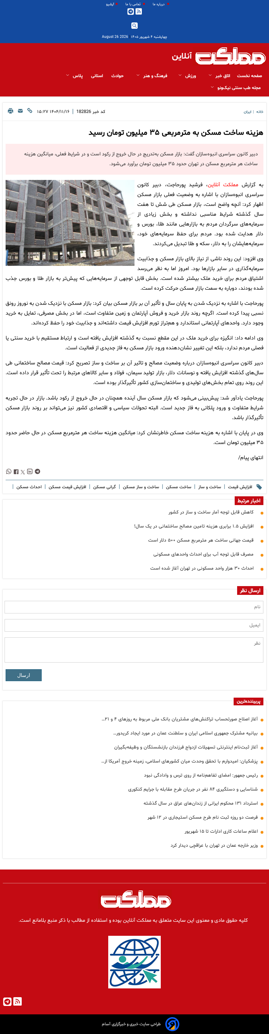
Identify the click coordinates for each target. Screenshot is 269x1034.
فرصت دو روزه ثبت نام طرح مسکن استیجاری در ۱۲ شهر (202, 817)
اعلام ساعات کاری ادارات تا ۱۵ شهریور (221, 831)
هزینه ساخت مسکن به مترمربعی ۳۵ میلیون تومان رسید (176, 133)
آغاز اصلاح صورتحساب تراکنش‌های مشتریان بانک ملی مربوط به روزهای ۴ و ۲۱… (180, 719)
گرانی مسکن (104, 487)
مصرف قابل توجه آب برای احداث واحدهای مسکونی (203, 554)
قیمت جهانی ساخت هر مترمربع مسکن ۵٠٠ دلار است (201, 540)
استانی (97, 76)
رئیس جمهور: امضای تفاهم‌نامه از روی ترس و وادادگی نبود (201, 775)
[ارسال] (20, 113)
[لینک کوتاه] (29, 113)
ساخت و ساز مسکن (140, 487)
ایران (247, 112)
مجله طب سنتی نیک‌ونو (239, 88)
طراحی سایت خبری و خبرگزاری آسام (131, 1024)
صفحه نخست (249, 76)
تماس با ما (133, 4)
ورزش (190, 76)
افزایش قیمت (239, 487)
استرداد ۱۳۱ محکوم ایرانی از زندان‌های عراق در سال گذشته (201, 803)
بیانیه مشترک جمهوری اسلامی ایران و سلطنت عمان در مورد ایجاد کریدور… (185, 733)
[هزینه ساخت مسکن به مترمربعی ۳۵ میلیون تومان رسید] (70, 223)
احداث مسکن (28, 487)
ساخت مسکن (178, 487)
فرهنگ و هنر (154, 76)
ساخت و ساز (209, 487)
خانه (259, 112)
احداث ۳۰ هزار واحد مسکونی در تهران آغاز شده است (202, 568)
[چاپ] (10, 113)
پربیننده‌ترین (248, 701)
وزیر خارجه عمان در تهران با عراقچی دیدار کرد (214, 845)
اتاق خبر (222, 76)
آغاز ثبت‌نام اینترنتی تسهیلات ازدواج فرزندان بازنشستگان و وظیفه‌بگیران (186, 747)
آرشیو (110, 4)
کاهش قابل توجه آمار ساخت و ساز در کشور (211, 512)
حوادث (118, 76)
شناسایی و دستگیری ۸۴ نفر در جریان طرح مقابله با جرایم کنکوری (193, 789)
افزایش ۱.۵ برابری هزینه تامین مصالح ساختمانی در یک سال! (194, 526)
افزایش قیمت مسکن (66, 487)
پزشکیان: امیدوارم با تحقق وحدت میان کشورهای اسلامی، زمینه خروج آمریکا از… (179, 761)
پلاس (77, 76)
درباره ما (159, 4)
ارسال (23, 675)
